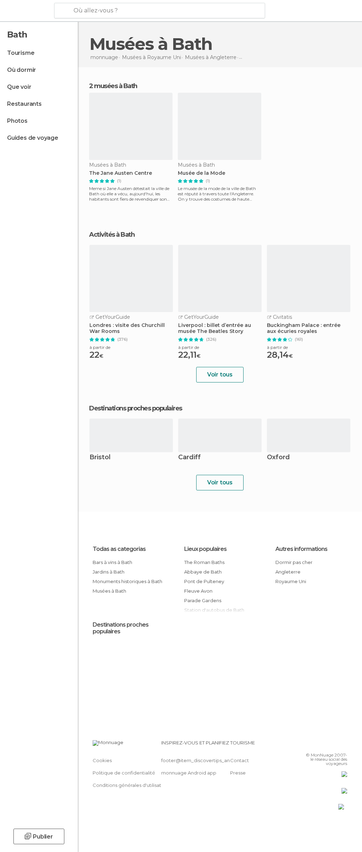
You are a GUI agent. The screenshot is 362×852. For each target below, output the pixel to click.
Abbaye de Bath (203, 572)
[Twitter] (324, 744)
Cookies (102, 760)
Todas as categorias (119, 549)
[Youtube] (342, 744)
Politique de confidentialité (124, 773)
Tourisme (20, 53)
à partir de (99, 347)
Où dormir (21, 70)
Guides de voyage (32, 137)
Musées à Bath (109, 591)
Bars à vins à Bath (112, 562)
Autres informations (301, 549)
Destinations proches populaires (135, 408)
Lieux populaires (205, 549)
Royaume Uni (290, 581)
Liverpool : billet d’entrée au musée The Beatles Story (214, 328)
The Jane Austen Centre (120, 173)
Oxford (278, 457)
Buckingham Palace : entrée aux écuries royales (303, 328)
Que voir (19, 87)
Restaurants (24, 103)
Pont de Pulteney (204, 581)
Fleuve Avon (198, 591)
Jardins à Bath (108, 572)
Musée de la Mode (201, 173)
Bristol (100, 457)
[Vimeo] (333, 744)
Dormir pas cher (294, 562)
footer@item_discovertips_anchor (200, 760)
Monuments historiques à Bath (127, 581)
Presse (238, 773)
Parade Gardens (202, 600)
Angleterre (287, 572)
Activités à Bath (111, 234)
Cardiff (189, 457)
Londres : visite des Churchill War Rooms (127, 328)
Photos (17, 120)
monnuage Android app (188, 773)
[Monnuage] (26, 11)
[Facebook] (315, 744)
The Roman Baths (204, 562)
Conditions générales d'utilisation (130, 785)
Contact (239, 760)
